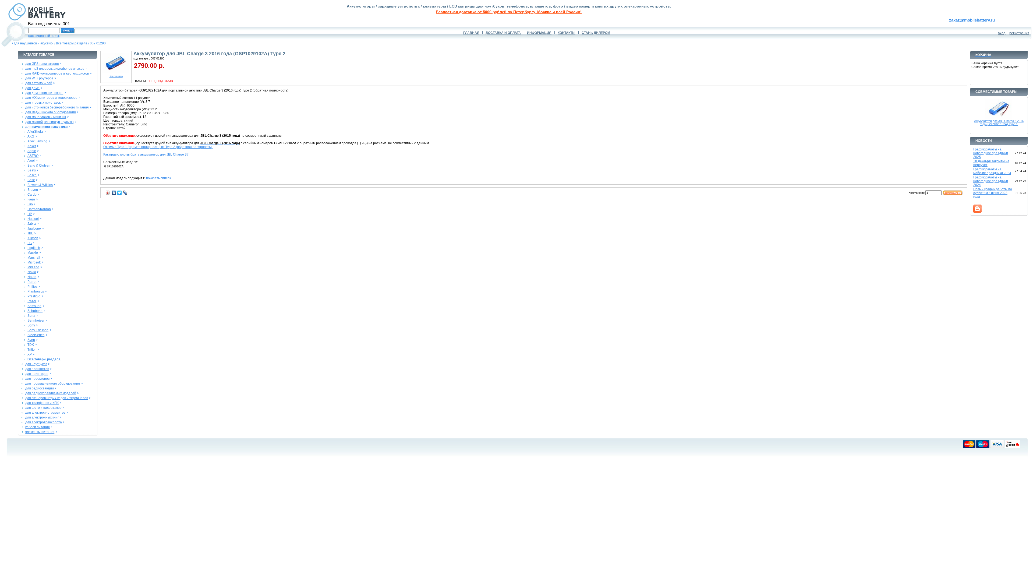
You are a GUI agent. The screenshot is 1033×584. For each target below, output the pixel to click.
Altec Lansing (37, 141)
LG (29, 243)
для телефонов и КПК (42, 403)
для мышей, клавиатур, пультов (49, 122)
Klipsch (32, 238)
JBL (30, 233)
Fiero (31, 199)
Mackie (32, 253)
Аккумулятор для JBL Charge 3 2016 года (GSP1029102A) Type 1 (999, 122)
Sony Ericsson (37, 330)
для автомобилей (38, 83)
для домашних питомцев (44, 93)
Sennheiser (35, 320)
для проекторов (37, 379)
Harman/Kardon (39, 209)
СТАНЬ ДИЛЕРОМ (596, 33)
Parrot (31, 282)
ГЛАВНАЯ (471, 33)
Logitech (33, 248)
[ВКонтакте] (114, 192)
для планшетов (37, 369)
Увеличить (116, 76)
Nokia (31, 272)
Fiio (30, 204)
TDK (30, 345)
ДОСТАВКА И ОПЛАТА (503, 33)
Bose (31, 180)
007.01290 (98, 43)
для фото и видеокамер (43, 408)
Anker (31, 146)
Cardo (32, 194)
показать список (158, 178)
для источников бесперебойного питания (57, 107)
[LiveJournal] (125, 192)
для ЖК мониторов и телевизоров (51, 98)
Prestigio (33, 296)
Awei (31, 161)
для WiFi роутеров (39, 78)
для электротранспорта (43, 422)
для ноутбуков (36, 364)
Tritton (32, 349)
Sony (31, 325)
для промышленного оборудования (52, 383)
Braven (32, 190)
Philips (32, 287)
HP (29, 214)
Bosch (32, 175)
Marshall (33, 257)
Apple (31, 151)
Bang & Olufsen (38, 165)
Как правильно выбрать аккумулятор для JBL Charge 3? (146, 154)
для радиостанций (39, 388)
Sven (31, 340)
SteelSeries (35, 335)
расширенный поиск (43, 36)
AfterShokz (35, 131)
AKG (30, 136)
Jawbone (34, 228)
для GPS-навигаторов (42, 64)
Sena (31, 316)
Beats (31, 170)
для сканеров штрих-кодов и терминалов (56, 398)
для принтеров (36, 374)
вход (1002, 33)
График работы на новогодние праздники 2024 (990, 181)
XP (29, 354)
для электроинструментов (45, 412)
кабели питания (37, 427)
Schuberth (35, 311)
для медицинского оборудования (50, 112)
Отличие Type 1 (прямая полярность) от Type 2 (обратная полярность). (158, 147)
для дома (32, 88)
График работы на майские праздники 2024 (992, 171)
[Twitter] (119, 192)
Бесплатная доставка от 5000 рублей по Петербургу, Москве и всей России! (509, 12)
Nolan (31, 277)
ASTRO (32, 156)
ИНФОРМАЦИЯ (539, 33)
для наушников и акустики (34, 43)
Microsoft (34, 262)
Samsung (34, 306)
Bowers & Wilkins (40, 185)
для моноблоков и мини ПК (45, 117)
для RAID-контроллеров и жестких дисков (57, 73)
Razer (31, 301)
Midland (33, 267)
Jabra (31, 224)
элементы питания (39, 432)
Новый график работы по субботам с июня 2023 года (992, 193)
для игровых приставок (43, 102)
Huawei (33, 219)
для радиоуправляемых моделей (50, 393)
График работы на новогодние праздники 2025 (990, 153)
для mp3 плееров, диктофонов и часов (54, 69)
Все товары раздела (71, 43)
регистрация (1019, 33)
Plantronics (35, 291)
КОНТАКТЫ (566, 33)
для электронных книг (42, 417)
